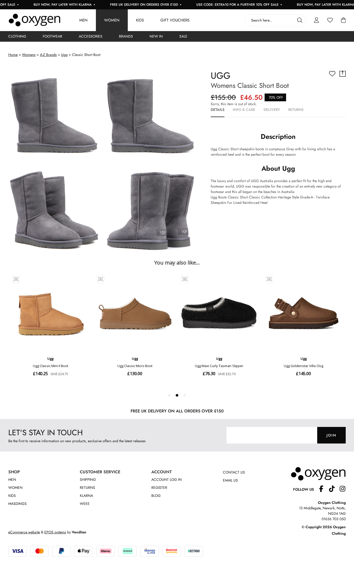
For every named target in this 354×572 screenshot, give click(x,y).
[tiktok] (334, 489)
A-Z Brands (48, 54)
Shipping (88, 479)
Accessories (90, 36)
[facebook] (323, 489)
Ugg (64, 54)
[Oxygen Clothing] (34, 20)
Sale (183, 36)
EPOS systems (55, 532)
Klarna (86, 495)
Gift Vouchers (174, 20)
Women (111, 20)
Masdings (17, 503)
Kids (140, 20)
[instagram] (342, 489)
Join (331, 435)
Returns (87, 487)
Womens (29, 54)
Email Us (230, 480)
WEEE (85, 503)
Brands (126, 36)
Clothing (17, 36)
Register (159, 487)
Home (13, 54)
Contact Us (234, 472)
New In (156, 36)
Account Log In (166, 479)
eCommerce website (24, 532)
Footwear (52, 36)
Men (83, 20)
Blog (156, 495)
